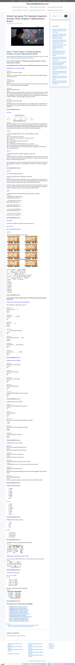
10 (37, 664)
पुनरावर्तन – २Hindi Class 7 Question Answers (19, 621)
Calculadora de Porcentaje (13, 653)
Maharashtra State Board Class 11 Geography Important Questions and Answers (59, 73)
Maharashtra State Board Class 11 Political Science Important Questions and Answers (59, 63)
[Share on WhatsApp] (1, 329)
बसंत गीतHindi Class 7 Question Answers (18, 612)
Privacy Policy (52, 645)
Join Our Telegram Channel (49, 664)
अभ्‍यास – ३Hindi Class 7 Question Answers (18, 619)
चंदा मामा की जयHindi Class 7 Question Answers (19, 613)
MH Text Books (45, 664)
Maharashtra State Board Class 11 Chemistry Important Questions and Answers (59, 82)
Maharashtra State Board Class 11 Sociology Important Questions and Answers (59, 31)
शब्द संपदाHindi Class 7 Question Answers (18, 611)
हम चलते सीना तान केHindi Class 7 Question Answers (20, 616)
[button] (37, 664)
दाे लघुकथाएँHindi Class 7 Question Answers (18, 609)
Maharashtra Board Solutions (41, 660)
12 (41, 664)
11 (39, 664)
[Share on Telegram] (1, 331)
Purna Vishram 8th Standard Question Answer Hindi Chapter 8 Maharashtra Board (23, 625)
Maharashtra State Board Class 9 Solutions (37, 7)
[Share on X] (1, 336)
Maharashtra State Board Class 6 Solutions (37, 10)
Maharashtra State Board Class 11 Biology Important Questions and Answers (59, 78)
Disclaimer (51, 646)
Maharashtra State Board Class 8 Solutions (55, 7)
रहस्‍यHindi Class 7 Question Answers (17, 615)
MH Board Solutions (24, 664)
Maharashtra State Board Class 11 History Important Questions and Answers (59, 68)
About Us (51, 643)
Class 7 (9, 623)
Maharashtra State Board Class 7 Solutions (20, 10)
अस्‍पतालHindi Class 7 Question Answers (18, 606)
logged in (14, 635)
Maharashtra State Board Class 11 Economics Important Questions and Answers (59, 59)
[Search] (65, 16)
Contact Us (51, 648)
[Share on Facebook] (1, 334)
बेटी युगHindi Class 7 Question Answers (18, 608)
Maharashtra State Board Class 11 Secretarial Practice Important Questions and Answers (59, 42)
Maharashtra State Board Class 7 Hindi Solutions (22, 56)
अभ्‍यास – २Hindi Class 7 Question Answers (18, 618)
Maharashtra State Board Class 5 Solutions (55, 10)
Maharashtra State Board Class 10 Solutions (20, 7)
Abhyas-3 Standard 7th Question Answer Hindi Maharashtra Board (20, 626)
